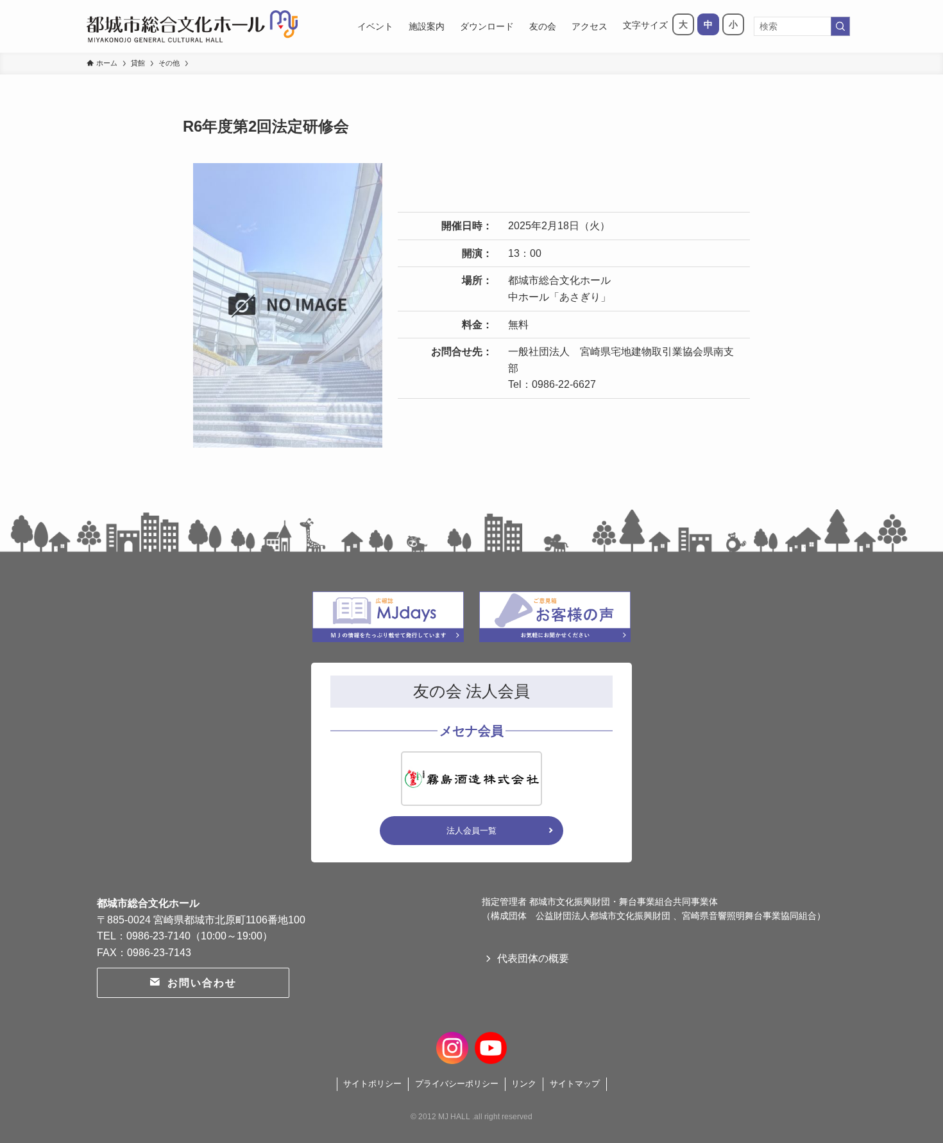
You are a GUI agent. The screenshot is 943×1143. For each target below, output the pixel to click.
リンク (523, 1083)
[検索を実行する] (840, 26)
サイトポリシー (372, 1083)
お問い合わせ (202, 982)
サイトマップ (575, 1083)
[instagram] (452, 1046)
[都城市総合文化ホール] (192, 26)
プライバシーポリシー (456, 1083)
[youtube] (491, 1046)
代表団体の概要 (533, 958)
